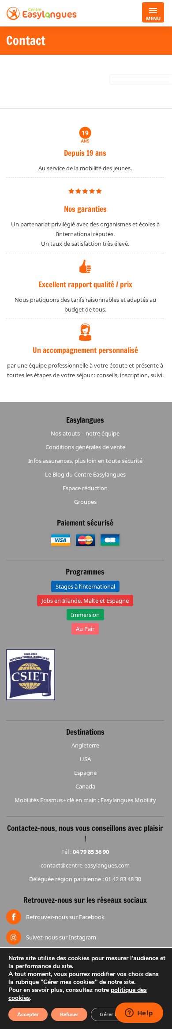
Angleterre (85, 745)
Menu (153, 18)
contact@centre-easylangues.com (85, 865)
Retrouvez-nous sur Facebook (65, 917)
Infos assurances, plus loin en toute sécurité (85, 461)
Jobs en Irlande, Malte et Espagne (85, 601)
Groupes (85, 502)
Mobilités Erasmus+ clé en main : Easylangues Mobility (85, 800)
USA (85, 759)
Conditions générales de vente (85, 447)
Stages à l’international (85, 586)
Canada (85, 786)
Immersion (85, 615)
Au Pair (85, 629)
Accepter (28, 1014)
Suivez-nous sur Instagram (61, 937)
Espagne (85, 773)
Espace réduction (85, 488)
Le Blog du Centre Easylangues (85, 474)
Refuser (69, 1014)
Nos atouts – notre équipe (85, 433)
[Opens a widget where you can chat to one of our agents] (139, 1014)
